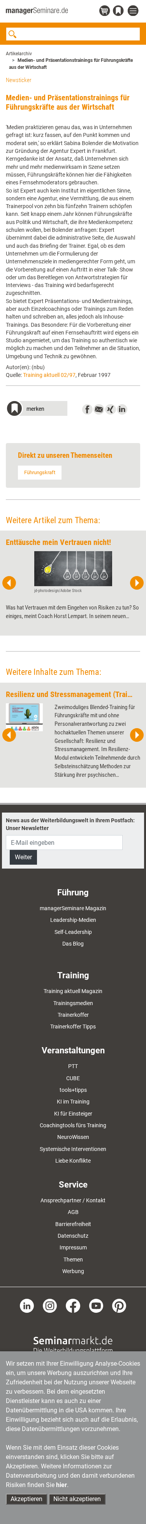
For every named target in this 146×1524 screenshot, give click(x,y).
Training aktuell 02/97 (49, 375)
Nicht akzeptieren (77, 1499)
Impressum (73, 1247)
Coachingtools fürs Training (73, 1125)
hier (61, 1485)
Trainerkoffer (73, 1015)
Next (136, 583)
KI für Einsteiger (73, 1114)
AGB (73, 1212)
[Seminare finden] (73, 1345)
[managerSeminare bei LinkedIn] (27, 1305)
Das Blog (73, 944)
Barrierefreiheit (73, 1224)
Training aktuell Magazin (73, 991)
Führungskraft (39, 472)
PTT (73, 1066)
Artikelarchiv (19, 53)
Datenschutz (73, 1236)
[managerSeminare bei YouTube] (96, 1305)
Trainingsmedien (73, 1003)
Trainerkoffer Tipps (73, 1026)
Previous (9, 583)
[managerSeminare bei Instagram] (50, 1305)
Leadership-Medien (73, 920)
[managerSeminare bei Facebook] (73, 1305)
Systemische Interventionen (73, 1149)
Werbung (73, 1271)
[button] (36, 409)
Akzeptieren (26, 1499)
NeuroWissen (73, 1137)
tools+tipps (73, 1090)
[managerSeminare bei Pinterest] (119, 1305)
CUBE (73, 1078)
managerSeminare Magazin (73, 908)
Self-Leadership (73, 932)
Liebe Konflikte (73, 1161)
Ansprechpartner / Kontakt (73, 1200)
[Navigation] (134, 11)
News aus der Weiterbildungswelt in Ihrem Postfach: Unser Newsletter (70, 824)
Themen (73, 1259)
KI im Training (73, 1101)
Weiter (23, 857)
